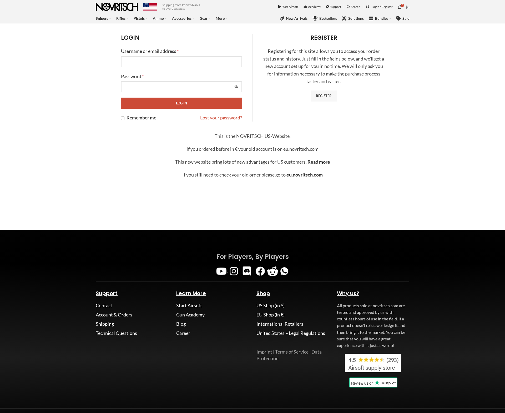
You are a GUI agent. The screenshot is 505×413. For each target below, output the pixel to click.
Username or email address (150, 51)
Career (183, 333)
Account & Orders (114, 315)
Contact (104, 305)
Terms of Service (292, 352)
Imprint (264, 352)
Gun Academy (190, 315)
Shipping (105, 324)
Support (335, 7)
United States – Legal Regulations (290, 333)
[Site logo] (117, 6)
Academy (314, 7)
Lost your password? (221, 117)
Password (132, 76)
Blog (181, 324)
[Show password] (236, 86)
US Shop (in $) (270, 305)
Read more (318, 162)
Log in (181, 103)
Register (324, 96)
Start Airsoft (289, 7)
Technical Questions (116, 333)
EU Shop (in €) (270, 315)
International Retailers (279, 324)
